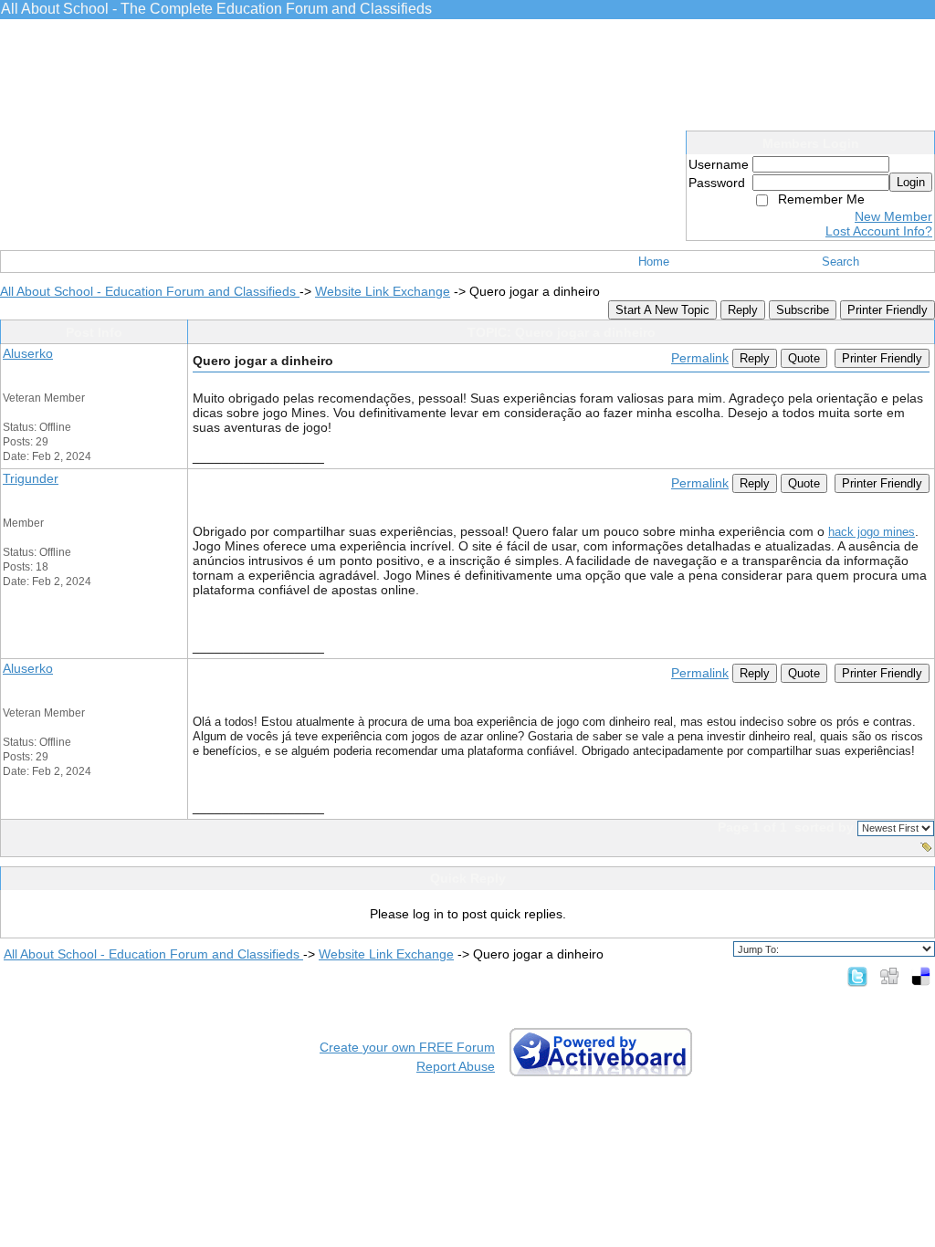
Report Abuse (455, 1066)
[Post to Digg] (889, 976)
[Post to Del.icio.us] (921, 976)
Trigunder (30, 478)
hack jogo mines (871, 532)
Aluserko (28, 353)
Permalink (700, 358)
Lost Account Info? (878, 231)
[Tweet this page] (857, 976)
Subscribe (802, 310)
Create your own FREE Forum (407, 1047)
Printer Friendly (887, 310)
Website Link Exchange (382, 291)
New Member (893, 216)
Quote (804, 358)
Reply (743, 310)
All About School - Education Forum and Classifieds (149, 291)
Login (911, 182)
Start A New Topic (662, 310)
